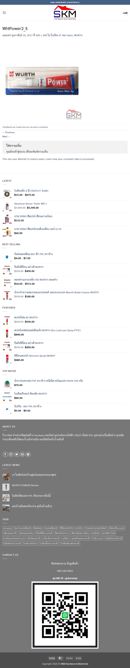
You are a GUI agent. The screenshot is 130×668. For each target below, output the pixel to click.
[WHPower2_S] (42, 80)
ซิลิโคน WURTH (66, 528)
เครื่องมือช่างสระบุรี (51, 538)
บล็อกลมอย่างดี (9, 533)
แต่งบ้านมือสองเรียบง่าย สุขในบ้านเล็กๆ (32, 506)
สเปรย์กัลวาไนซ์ (108, 533)
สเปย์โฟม (95, 533)
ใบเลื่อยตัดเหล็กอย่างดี (70, 543)
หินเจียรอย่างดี (34, 538)
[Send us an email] (22, 454)
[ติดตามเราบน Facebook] (5, 454)
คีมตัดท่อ (37, 528)
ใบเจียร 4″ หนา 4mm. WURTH (66, 35)
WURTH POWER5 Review (25, 485)
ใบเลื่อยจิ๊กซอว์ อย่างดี (49, 543)
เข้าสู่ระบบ (19, 151)
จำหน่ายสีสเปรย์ (50, 528)
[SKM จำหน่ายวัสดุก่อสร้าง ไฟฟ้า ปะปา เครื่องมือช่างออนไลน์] (65, 13)
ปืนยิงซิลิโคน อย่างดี (44, 533)
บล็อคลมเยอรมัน (26, 533)
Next (6, 136)
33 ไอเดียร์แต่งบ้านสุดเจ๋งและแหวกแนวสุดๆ (34, 474)
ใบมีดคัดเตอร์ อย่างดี (12, 543)
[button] (4, 13)
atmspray (7, 528)
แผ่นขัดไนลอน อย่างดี (80, 538)
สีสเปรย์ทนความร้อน (80, 533)
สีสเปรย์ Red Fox (62, 533)
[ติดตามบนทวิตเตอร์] (16, 454)
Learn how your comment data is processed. (70, 159)
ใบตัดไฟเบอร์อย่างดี (114, 538)
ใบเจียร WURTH (30, 543)
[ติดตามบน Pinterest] (28, 454)
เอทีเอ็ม (65, 538)
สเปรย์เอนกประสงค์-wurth (14, 538)
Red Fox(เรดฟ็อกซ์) (23, 528)
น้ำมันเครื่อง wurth (116, 528)
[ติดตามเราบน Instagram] (11, 454)
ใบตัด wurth (97, 538)
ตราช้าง (79, 528)
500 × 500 (41, 35)
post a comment (40, 127)
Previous (8, 132)
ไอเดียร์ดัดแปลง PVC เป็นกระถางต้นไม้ (31, 495)
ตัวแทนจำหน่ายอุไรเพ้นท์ (95, 528)
